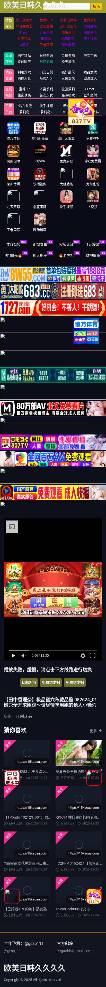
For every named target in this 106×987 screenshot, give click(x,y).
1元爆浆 (92, 244)
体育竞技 (13, 244)
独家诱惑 (24, 95)
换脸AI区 (46, 78)
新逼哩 (68, 106)
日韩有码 (46, 55)
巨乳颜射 (90, 95)
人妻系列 (46, 89)
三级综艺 (68, 78)
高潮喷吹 (68, 95)
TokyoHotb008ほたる (73, 909)
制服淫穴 (24, 72)
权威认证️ (66, 244)
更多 (93, 731)
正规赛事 (40, 244)
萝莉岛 (24, 112)
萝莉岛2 (46, 112)
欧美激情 (68, 62)
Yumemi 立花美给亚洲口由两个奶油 (32, 863)
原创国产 (24, 62)
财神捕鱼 (93, 255)
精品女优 (90, 72)
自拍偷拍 (68, 55)
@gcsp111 (12, 951)
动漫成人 (90, 78)
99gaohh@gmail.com (74, 951)
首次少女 (46, 95)
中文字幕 (90, 55)
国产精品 (24, 55)
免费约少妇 (51, 682)
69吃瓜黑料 (90, 112)
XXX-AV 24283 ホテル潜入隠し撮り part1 (37, 772)
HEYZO (90, 89)
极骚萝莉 (68, 89)
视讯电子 (40, 255)
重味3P (24, 89)
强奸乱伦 (68, 72)
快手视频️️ (46, 106)
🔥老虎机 (66, 255)
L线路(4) (29, 682)
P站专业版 (24, 106)
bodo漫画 (90, 106)
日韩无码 (46, 62)
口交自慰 (46, 72)
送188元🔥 (13, 255)
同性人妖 (24, 78)
